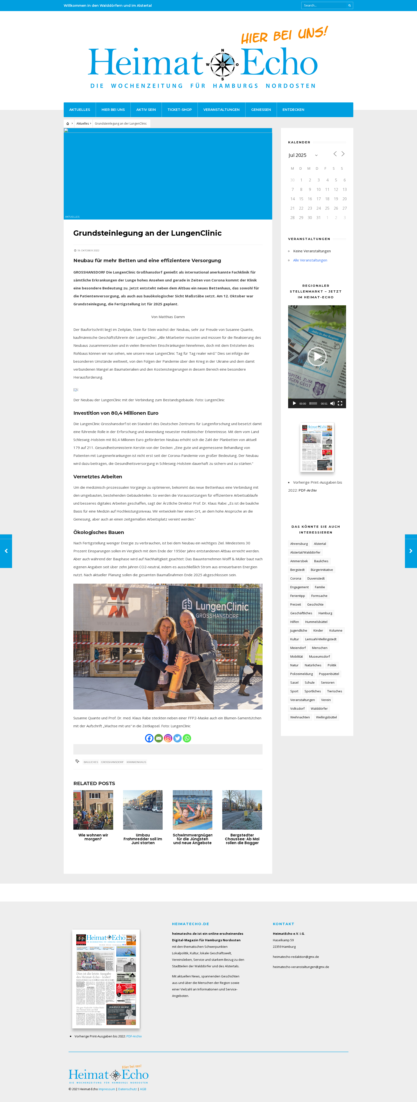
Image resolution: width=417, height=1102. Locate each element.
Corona (295, 578)
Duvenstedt (316, 578)
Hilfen (294, 622)
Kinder (318, 630)
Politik (332, 665)
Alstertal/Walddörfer (305, 552)
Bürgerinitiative (322, 570)
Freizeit (295, 604)
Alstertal (320, 543)
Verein (326, 700)
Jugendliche (298, 630)
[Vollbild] (340, 403)
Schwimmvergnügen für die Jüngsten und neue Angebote (193, 839)
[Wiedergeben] (294, 403)
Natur (294, 665)
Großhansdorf (112, 762)
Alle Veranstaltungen (310, 260)
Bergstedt (297, 570)
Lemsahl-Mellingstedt (320, 639)
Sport (294, 691)
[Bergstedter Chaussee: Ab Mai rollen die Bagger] (242, 810)
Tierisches (334, 691)
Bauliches (91, 762)
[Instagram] (168, 738)
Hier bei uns (113, 109)
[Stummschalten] (332, 403)
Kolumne (335, 630)
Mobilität (296, 656)
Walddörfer (319, 708)
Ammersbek (299, 561)
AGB (143, 1089)
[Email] (158, 738)
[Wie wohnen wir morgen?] (93, 810)
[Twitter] (177, 738)
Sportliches (313, 691)
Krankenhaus (136, 762)
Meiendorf (298, 648)
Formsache (319, 596)
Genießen (261, 109)
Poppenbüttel (329, 674)
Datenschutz (127, 1089)
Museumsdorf (319, 656)
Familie (320, 587)
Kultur (294, 639)
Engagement (299, 587)
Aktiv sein (146, 109)
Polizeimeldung (301, 674)
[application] (317, 356)
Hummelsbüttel (316, 622)
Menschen (319, 648)
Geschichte (315, 604)
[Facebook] (149, 738)
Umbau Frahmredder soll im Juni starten (143, 839)
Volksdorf (297, 708)
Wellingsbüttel (326, 717)
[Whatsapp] (187, 738)
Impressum (107, 1089)
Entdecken (293, 109)
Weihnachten (300, 717)
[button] (317, 356)
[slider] (313, 403)
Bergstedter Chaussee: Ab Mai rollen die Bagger (242, 839)
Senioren (327, 682)
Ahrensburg (299, 543)
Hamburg (325, 613)
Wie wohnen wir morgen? (93, 837)
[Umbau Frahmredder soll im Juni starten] (143, 810)
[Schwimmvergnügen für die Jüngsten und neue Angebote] (193, 810)
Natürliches (313, 665)
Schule (310, 682)
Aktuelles (79, 109)
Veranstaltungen (221, 109)
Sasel (294, 682)
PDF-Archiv (308, 490)
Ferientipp (297, 596)
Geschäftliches (301, 613)
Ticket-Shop (179, 109)
